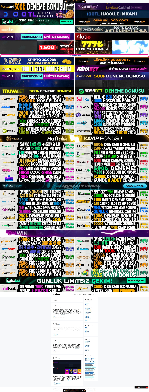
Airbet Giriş (85, 294)
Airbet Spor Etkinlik (87, 373)
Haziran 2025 (87, 345)
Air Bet (89, 358)
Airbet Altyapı (87, 308)
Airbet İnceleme (79, 294)
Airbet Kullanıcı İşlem (94, 367)
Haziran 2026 (87, 341)
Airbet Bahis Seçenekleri (87, 360)
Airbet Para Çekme (87, 371)
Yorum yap (55, 335)
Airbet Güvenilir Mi (91, 365)
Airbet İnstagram (88, 309)
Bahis (86, 327)
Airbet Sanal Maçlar (58, 383)
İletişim (94, 294)
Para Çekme (87, 331)
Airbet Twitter (86, 375)
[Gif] (74, 138)
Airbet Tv (90, 374)
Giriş (54, 316)
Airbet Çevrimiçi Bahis (87, 377)
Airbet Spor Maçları (91, 373)
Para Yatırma (87, 332)
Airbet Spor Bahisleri (91, 372)
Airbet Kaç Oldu (87, 317)
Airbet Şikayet (90, 294)
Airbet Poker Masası (91, 371)
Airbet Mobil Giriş (88, 312)
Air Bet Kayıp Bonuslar (92, 366)
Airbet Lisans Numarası (87, 369)
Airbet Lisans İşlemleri (92, 369)
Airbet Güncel (86, 364)
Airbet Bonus (87, 313)
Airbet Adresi (87, 301)
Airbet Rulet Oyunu (87, 372)
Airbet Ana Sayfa (90, 359)
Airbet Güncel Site (87, 365)
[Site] (37, 99)
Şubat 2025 (87, 350)
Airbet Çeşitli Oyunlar (92, 377)
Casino (86, 328)
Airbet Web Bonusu (92, 376)
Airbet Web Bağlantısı (87, 376)
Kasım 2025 (87, 342)
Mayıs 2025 (87, 346)
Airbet (75, 294)
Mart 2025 (87, 349)
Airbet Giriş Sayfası (92, 363)
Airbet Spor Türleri (87, 374)
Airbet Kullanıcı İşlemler (89, 368)
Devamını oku (63, 314)
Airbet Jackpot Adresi (87, 366)
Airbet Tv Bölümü (93, 374)
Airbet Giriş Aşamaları (87, 363)
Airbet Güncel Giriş (90, 364)
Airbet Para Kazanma (91, 370)
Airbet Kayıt (87, 316)
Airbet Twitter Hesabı (90, 375)
